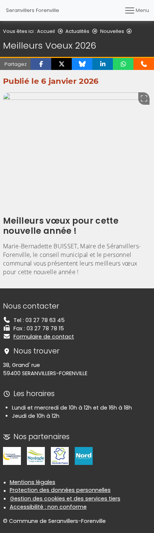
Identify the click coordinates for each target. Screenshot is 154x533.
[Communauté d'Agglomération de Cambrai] (12, 455)
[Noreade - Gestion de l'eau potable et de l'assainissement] (36, 455)
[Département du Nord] (84, 455)
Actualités (77, 31)
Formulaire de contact (43, 336)
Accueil (46, 31)
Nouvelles (112, 31)
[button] (41, 64)
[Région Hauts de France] (60, 455)
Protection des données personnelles (60, 490)
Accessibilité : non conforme (48, 507)
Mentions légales (32, 482)
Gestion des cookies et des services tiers (65, 498)
